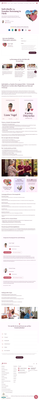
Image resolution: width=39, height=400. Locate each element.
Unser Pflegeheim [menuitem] (4, 374)
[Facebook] (34, 364)
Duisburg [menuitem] (15, 378)
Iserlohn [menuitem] (15, 380)
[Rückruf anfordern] (36, 397)
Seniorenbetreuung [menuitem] (4, 369)
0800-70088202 (12, 21)
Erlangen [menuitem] (15, 368)
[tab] (19, 80)
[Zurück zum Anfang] (4, 363)
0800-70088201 (8, 277)
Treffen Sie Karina (9, 22)
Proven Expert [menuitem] (4, 384)
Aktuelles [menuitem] (3, 376)
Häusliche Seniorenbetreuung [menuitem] (6, 381)
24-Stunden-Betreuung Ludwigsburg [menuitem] (7, 392)
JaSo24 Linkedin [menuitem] (4, 387)
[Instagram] (36, 364)
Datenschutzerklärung (28, 45)
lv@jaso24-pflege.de (17, 252)
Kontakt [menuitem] (3, 382)
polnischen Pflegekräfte (9, 96)
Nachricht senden (32, 52)
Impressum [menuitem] (3, 379)
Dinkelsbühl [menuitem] (15, 375)
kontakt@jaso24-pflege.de (18, 277)
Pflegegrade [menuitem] (3, 371)
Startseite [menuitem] (3, 368)
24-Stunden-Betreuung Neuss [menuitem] (6, 389)
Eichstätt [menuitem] (15, 376)
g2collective (9, 398)
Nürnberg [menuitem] (15, 373)
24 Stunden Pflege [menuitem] (4, 377)
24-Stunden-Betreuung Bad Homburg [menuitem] (7, 390)
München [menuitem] (15, 371)
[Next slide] (35, 72)
